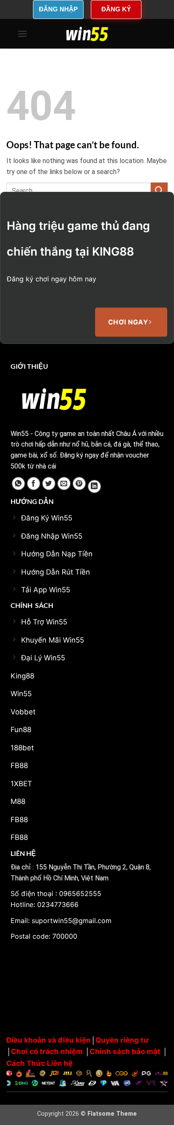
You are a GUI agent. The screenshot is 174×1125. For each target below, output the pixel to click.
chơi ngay (129, 322)
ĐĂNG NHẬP (58, 9)
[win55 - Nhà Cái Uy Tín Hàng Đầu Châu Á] (87, 34)
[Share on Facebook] (34, 483)
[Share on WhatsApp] (18, 483)
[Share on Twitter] (49, 483)
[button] (22, 33)
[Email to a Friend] (64, 483)
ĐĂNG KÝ (116, 9)
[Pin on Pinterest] (79, 483)
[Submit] (159, 191)
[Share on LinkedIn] (94, 486)
